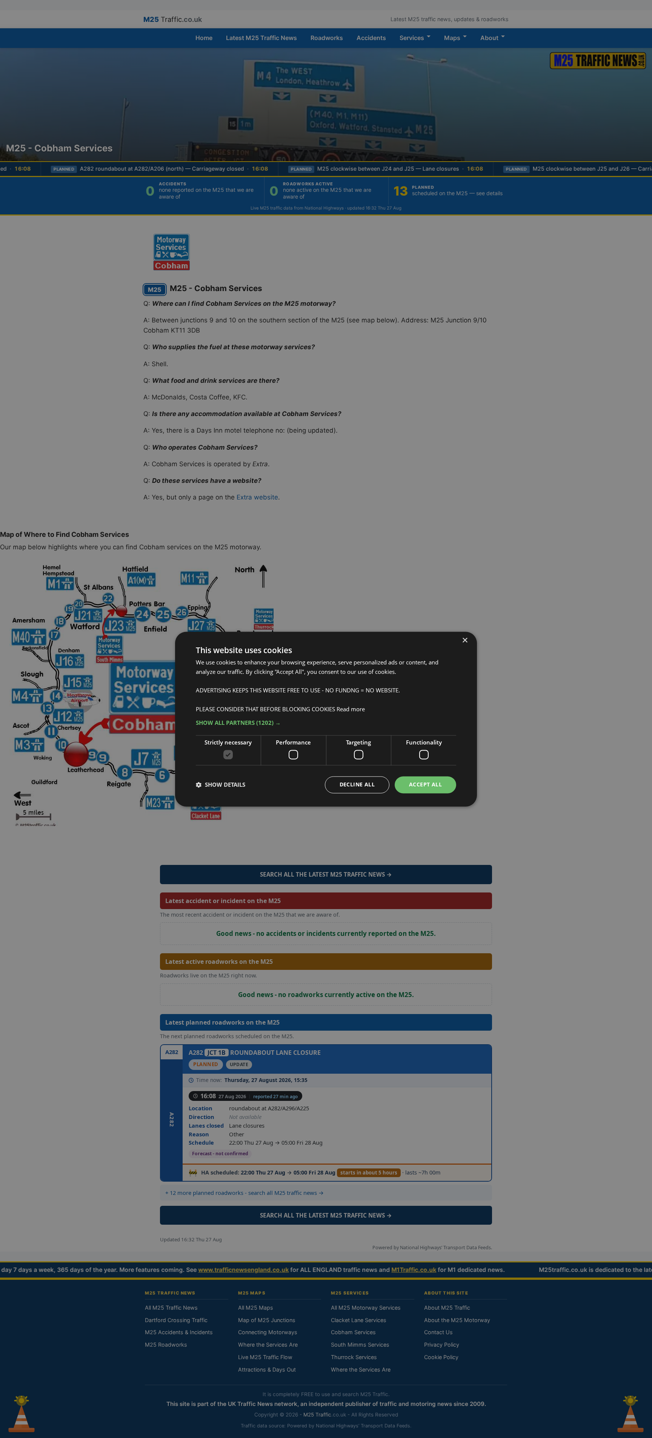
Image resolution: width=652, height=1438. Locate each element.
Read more (351, 709)
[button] (326, 723)
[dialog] (326, 719)
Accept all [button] (425, 784)
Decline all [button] (357, 784)
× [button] (464, 640)
